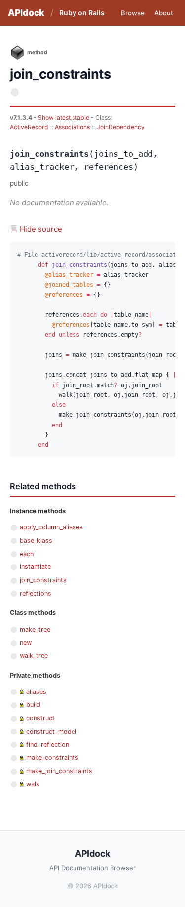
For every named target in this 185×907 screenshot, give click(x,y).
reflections (35, 593)
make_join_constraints (59, 771)
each (27, 554)
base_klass (36, 540)
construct (40, 718)
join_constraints (43, 580)
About (163, 13)
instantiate (35, 566)
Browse (133, 13)
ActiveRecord (29, 126)
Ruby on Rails (82, 12)
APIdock (26, 12)
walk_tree (34, 655)
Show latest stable (64, 117)
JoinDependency (121, 126)
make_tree (35, 629)
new (26, 642)
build (33, 704)
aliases (36, 691)
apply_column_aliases (51, 527)
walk (32, 784)
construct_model (51, 731)
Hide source (41, 229)
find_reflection (47, 744)
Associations (72, 126)
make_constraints (52, 757)
